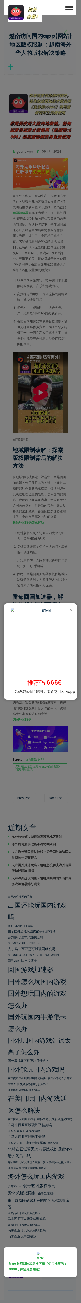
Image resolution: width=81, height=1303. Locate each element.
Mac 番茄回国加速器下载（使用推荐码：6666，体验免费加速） (38, 1266)
